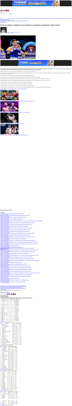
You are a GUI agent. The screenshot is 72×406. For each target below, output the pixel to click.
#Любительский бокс (3, 88)
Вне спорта (6, 285)
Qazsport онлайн (3, 289)
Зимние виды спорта (44, 18)
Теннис (21, 18)
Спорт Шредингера (37, 69)
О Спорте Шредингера (22, 288)
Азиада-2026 (7, 19)
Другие (50, 18)
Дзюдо (16, 18)
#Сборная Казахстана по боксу (22, 88)
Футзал (30, 18)
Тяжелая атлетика (24, 286)
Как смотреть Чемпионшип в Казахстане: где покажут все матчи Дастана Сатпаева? (14, 20)
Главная (1, 21)
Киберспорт (34, 18)
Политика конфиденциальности (15, 290)
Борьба (19, 18)
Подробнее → (2, 345)
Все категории (65, 18)
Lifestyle (61, 18)
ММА (11, 18)
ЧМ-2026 (52, 18)
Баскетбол (10, 285)
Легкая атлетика (38, 18)
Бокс (9, 18)
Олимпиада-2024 (18, 286)
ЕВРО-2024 (15, 287)
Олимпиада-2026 (57, 18)
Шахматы (27, 18)
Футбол (14, 18)
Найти (11, 13)
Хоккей (24, 18)
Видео (19, 285)
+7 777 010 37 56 (6, 292)
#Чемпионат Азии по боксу (12, 88)
